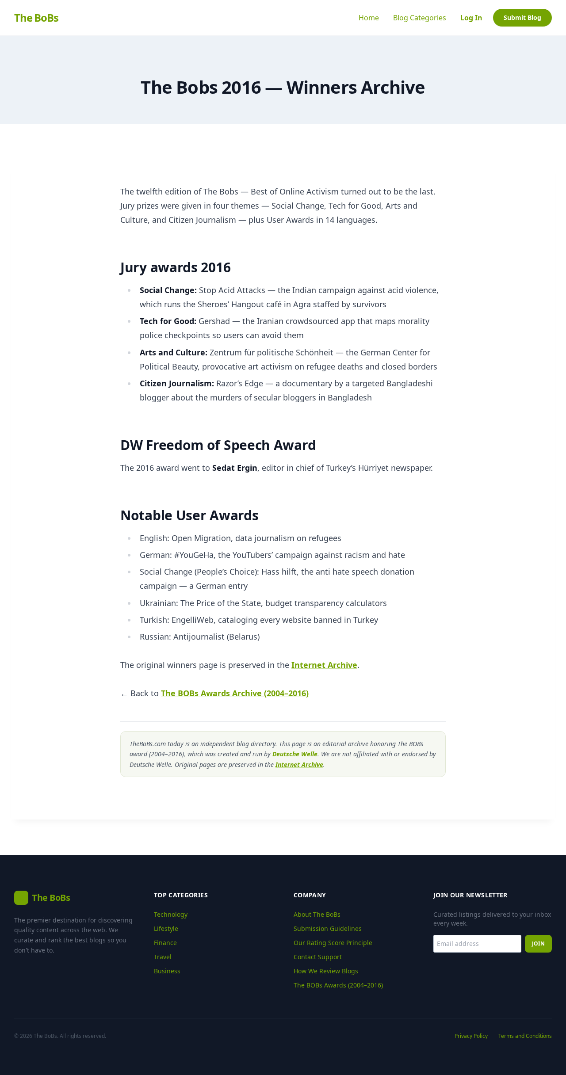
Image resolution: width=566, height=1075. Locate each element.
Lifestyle (166, 928)
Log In (471, 18)
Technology (170, 914)
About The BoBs (317, 914)
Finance (165, 942)
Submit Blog (522, 17)
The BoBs (36, 18)
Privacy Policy (471, 1036)
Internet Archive (324, 664)
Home (369, 18)
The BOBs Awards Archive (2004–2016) (235, 693)
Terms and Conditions (525, 1036)
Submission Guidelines (328, 928)
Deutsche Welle (294, 754)
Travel (163, 957)
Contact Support (318, 957)
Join (538, 943)
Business (167, 971)
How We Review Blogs (326, 971)
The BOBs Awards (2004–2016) (338, 985)
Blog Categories (419, 18)
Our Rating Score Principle (333, 942)
